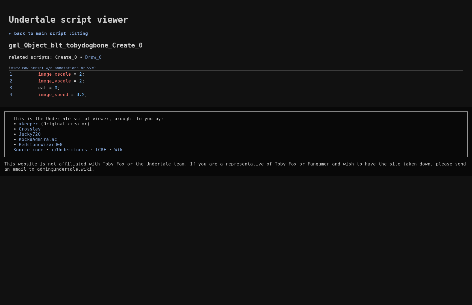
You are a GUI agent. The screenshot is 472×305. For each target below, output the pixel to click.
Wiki (119, 149)
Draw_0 (93, 57)
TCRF (100, 149)
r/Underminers (69, 149)
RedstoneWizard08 (41, 144)
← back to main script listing (48, 33)
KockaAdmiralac (38, 139)
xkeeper (28, 123)
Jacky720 (30, 134)
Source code (28, 149)
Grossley (30, 129)
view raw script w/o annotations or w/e (52, 68)
